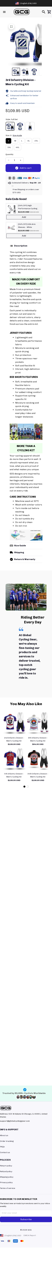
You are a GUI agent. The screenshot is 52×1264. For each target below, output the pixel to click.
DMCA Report (29, 1235)
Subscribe (26, 1219)
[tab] (24, 786)
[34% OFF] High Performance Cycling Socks (27, 207)
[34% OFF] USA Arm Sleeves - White (26, 225)
